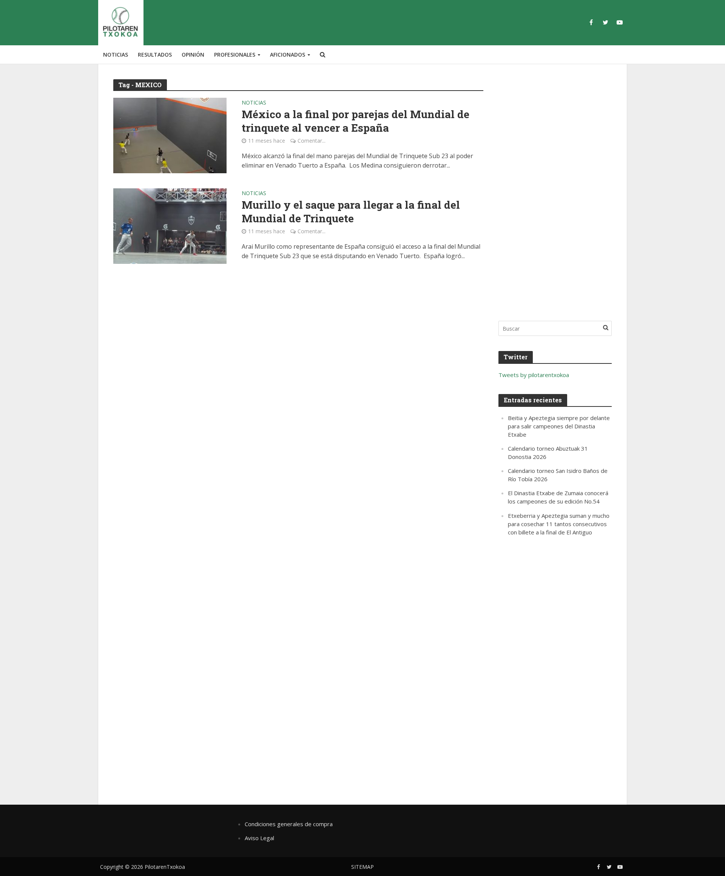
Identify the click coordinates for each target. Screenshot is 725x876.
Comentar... (311, 140)
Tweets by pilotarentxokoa (533, 375)
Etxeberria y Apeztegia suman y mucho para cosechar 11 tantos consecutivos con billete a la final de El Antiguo (558, 524)
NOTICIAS (115, 54)
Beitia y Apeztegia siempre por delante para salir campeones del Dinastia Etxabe (559, 426)
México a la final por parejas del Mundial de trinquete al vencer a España (355, 121)
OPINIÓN (193, 54)
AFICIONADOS (287, 54)
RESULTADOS (155, 54)
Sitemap (362, 866)
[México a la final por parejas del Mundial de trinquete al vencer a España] (170, 135)
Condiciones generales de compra (289, 824)
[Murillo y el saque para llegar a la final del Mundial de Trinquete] (170, 225)
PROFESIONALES (234, 54)
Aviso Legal (259, 838)
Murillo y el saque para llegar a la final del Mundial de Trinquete (351, 211)
